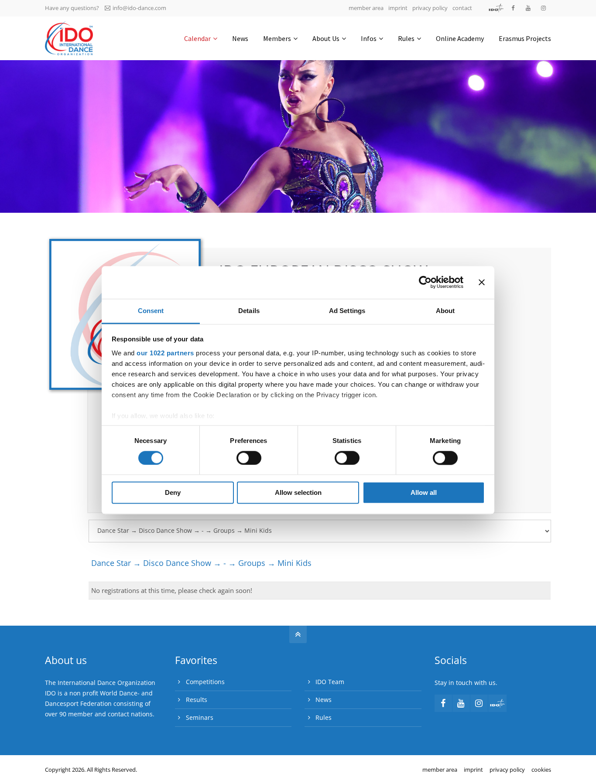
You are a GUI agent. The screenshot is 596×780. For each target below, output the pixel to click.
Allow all (424, 493)
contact (462, 8)
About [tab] (445, 310)
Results (196, 699)
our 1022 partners (165, 353)
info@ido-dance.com (139, 8)
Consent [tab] (151, 310)
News (323, 699)
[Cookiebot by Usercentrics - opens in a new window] (425, 282)
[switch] (248, 458)
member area (366, 8)
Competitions (205, 682)
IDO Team (329, 682)
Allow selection (298, 493)
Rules (323, 717)
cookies (541, 769)
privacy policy (430, 8)
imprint (398, 8)
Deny (173, 493)
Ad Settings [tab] (347, 310)
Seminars (199, 717)
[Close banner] (482, 282)
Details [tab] (249, 310)
